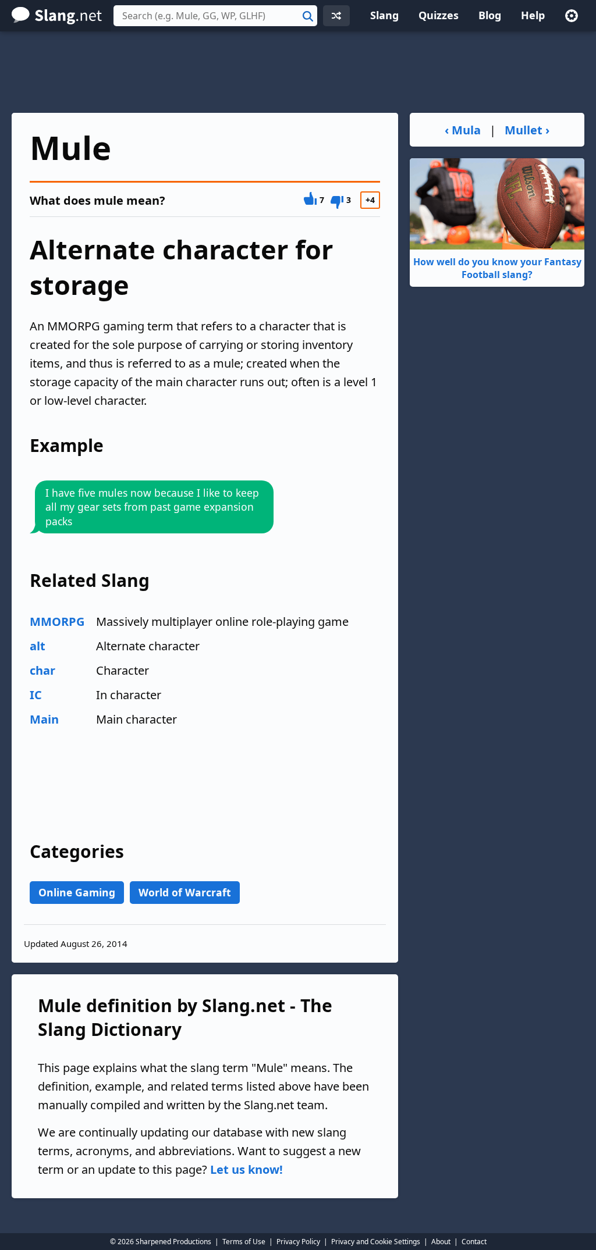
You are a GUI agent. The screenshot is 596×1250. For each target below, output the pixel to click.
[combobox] (215, 15)
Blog (489, 15)
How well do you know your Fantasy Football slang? (497, 268)
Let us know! (246, 1169)
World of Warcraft (185, 892)
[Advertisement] (298, 72)
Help (533, 15)
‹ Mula (463, 130)
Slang (384, 15)
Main (44, 719)
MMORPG (57, 621)
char (42, 670)
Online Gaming (76, 892)
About (440, 1242)
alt (37, 646)
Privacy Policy (298, 1242)
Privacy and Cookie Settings (375, 1242)
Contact (474, 1242)
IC (36, 695)
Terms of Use (243, 1242)
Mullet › (527, 130)
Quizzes (438, 15)
